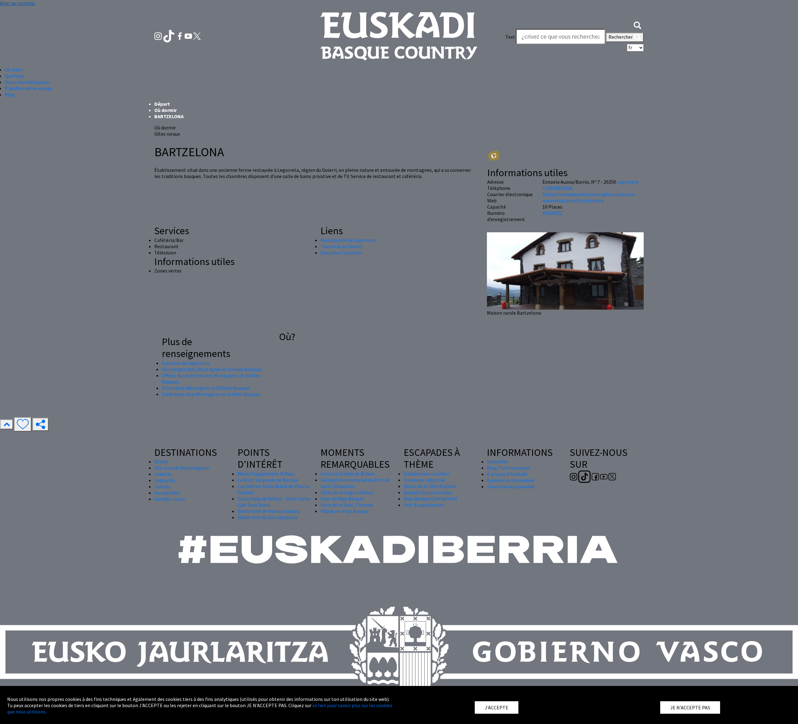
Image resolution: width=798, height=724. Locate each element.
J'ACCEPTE (496, 707)
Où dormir (165, 110)
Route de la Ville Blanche (430, 486)
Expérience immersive (510, 480)
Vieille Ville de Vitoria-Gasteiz (269, 511)
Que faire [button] (14, 76)
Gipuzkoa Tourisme (341, 252)
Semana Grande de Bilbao (347, 474)
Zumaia (162, 486)
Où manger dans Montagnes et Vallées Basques (212, 369)
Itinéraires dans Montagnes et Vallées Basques (211, 394)
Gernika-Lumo (169, 499)
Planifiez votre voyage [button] (28, 88)
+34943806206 (557, 188)
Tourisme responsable (511, 486)
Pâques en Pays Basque (344, 511)
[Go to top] (6, 424)
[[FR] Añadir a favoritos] (22, 424)
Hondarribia (167, 493)
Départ (162, 104)
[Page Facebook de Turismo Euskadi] (180, 35)
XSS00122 (552, 213)
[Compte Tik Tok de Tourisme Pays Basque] (169, 35)
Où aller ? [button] (15, 69)
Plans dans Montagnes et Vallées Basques (206, 388)
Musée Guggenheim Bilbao (266, 474)
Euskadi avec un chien (426, 474)
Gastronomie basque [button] (27, 82)
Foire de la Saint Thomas (346, 505)
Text (510, 37)
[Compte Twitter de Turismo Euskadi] (197, 35)
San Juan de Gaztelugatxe (181, 468)
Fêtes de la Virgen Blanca (346, 492)
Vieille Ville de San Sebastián (268, 517)
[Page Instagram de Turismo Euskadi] (158, 35)
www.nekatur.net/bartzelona (573, 200)
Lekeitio (163, 474)
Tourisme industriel (424, 480)
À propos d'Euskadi (507, 474)
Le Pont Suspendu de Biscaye (268, 480)
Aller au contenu (17, 3)
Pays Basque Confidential (430, 498)
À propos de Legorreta (185, 363)
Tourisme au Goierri (341, 246)
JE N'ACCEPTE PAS (690, 707)
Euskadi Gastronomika (428, 492)
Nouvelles (497, 461)
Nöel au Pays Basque (341, 498)
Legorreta (627, 182)
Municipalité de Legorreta (347, 240)
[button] (637, 24)
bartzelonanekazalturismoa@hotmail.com (588, 194)
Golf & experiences (423, 505)
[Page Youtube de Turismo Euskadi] (189, 35)
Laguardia (164, 480)
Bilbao (161, 461)
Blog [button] (10, 94)
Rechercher (621, 37)
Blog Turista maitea (508, 468)
